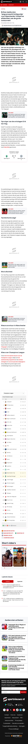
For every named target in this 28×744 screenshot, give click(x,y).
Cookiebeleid (6, 723)
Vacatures (20, 715)
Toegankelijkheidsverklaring (9, 726)
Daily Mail (6, 147)
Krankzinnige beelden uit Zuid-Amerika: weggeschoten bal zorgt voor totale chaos (16, 667)
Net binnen (4, 5)
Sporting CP (20, 533)
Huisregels (22, 726)
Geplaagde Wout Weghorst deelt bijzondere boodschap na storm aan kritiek (17, 627)
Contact (6, 715)
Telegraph (4, 347)
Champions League (9, 537)
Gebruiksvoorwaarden (18, 723)
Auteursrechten (9, 720)
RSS (21, 717)
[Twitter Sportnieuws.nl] (11, 710)
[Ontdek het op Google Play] (9, 704)
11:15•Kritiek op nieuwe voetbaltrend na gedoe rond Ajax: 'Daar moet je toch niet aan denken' (13, 600)
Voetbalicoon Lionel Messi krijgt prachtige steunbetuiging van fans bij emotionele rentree (16, 659)
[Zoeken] (23, 1)
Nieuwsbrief (15, 717)
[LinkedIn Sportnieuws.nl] (20, 710)
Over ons (13, 715)
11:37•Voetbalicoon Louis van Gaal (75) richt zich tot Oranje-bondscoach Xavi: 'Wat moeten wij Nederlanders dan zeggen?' (13, 593)
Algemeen (19, 581)
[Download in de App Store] (19, 704)
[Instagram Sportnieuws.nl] (7, 710)
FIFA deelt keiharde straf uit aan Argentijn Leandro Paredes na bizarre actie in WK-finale (17, 638)
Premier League (8, 535)
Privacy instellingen (14, 729)
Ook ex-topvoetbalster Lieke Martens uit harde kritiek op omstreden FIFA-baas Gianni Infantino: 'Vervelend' (16, 649)
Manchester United (9, 530)
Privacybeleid (18, 720)
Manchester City (8, 533)
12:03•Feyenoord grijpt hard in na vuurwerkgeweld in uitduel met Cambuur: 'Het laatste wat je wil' (13, 586)
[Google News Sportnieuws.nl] (23, 710)
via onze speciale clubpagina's (16, 362)
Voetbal (8, 581)
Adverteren (8, 717)
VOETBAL (3, 9)
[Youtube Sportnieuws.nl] (14, 710)
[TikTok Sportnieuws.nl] (17, 710)
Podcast (11, 5)
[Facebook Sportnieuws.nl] (4, 710)
